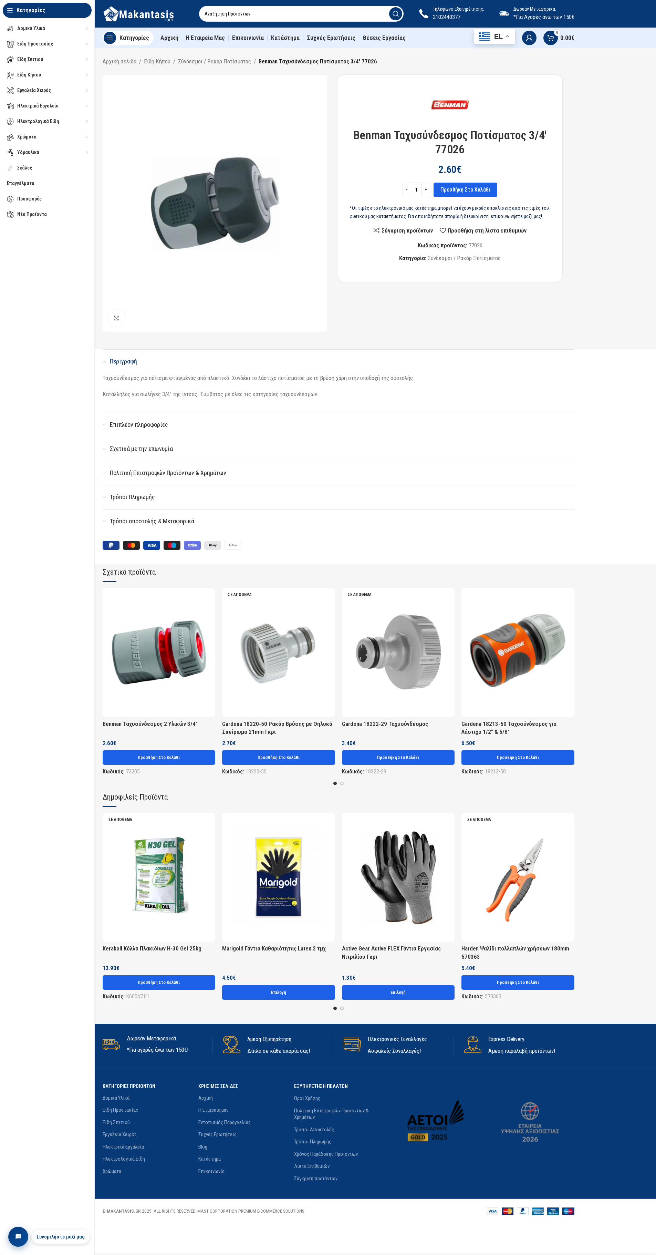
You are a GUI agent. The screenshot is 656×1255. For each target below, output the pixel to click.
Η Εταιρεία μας (213, 1110)
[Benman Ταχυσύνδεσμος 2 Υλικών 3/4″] (159, 652)
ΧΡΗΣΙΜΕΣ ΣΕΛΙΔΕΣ (218, 1086)
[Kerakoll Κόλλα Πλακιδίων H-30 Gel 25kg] (159, 877)
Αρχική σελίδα (119, 61)
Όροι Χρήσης (307, 1098)
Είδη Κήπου (157, 61)
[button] (159, 757)
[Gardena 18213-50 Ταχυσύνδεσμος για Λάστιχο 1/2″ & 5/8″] (517, 652)
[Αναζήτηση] (395, 13)
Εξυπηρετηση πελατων (321, 1086)
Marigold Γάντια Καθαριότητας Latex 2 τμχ (274, 948)
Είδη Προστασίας (120, 1110)
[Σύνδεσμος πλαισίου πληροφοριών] (157, 1044)
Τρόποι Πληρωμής (312, 1142)
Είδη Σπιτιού (116, 1122)
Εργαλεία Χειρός (120, 1134)
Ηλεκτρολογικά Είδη (124, 1159)
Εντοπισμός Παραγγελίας (224, 1122)
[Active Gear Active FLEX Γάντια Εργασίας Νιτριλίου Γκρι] (398, 877)
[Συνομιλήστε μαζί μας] (18, 1237)
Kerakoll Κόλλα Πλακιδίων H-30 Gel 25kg (152, 948)
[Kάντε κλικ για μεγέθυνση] (116, 318)
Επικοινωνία (211, 1171)
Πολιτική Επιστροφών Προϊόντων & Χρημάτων (331, 1114)
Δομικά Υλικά (116, 1098)
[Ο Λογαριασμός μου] (529, 38)
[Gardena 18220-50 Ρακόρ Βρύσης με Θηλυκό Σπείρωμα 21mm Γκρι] (278, 652)
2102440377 (446, 16)
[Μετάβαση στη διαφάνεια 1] (335, 783)
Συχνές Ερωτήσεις (217, 1134)
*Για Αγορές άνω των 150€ (543, 16)
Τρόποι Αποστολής (314, 1130)
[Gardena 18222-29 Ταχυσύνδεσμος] (398, 652)
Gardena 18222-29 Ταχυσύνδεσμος (385, 723)
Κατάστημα (209, 1159)
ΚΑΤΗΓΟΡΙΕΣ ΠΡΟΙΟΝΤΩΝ (129, 1086)
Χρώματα (112, 1171)
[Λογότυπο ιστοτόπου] (144, 13)
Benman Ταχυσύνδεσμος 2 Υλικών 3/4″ (150, 723)
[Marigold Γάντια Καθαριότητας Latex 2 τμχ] (278, 877)
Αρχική (205, 1098)
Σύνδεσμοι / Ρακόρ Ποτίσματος (214, 61)
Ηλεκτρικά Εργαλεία (123, 1147)
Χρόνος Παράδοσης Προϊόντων (326, 1154)
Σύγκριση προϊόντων (315, 1178)
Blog (202, 1147)
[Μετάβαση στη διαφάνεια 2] (342, 783)
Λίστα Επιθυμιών (312, 1166)
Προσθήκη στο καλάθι (465, 189)
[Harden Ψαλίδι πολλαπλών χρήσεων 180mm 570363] (517, 877)
